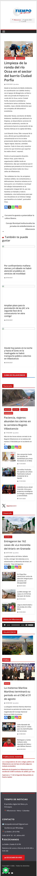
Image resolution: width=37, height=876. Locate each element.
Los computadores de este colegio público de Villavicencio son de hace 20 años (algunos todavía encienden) (18, 764)
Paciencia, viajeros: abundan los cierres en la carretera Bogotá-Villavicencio (17, 423)
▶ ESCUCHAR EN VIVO (13, 857)
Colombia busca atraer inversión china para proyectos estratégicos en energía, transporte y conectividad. (25, 491)
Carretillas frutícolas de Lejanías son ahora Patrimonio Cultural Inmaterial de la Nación (24, 474)
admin (17, 84)
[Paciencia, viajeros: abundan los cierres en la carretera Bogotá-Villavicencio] (18, 397)
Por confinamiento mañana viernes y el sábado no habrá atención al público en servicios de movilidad (17, 269)
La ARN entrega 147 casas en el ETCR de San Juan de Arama (24, 594)
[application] (18, 625)
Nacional (15, 409)
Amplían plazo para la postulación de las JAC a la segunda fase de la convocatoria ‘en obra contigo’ (16, 310)
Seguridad (24, 409)
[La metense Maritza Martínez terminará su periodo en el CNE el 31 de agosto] (18, 671)
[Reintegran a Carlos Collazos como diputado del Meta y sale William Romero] (9, 745)
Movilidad (7, 409)
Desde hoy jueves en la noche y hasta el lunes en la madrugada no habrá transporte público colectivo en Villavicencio (18, 353)
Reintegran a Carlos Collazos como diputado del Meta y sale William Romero (24, 743)
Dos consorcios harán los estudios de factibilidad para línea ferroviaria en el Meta (24, 457)
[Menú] (3, 31)
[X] (9, 207)
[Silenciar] (26, 625)
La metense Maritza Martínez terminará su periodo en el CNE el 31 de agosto (17, 693)
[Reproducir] (5, 625)
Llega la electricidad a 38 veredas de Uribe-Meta (24, 607)
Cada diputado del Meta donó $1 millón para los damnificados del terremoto (24, 728)
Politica (7, 683)
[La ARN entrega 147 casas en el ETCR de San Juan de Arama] (9, 595)
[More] (19, 207)
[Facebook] (6, 207)
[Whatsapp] (12, 207)
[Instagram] (16, 207)
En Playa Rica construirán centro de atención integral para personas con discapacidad (24, 578)
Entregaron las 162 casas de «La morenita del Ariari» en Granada (17, 545)
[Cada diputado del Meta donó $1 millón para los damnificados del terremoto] (9, 729)
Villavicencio (20, 58)
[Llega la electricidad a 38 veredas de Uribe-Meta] (9, 608)
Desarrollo (8, 537)
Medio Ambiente (9, 58)
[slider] (31, 625)
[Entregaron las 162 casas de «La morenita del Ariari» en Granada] (18, 525)
